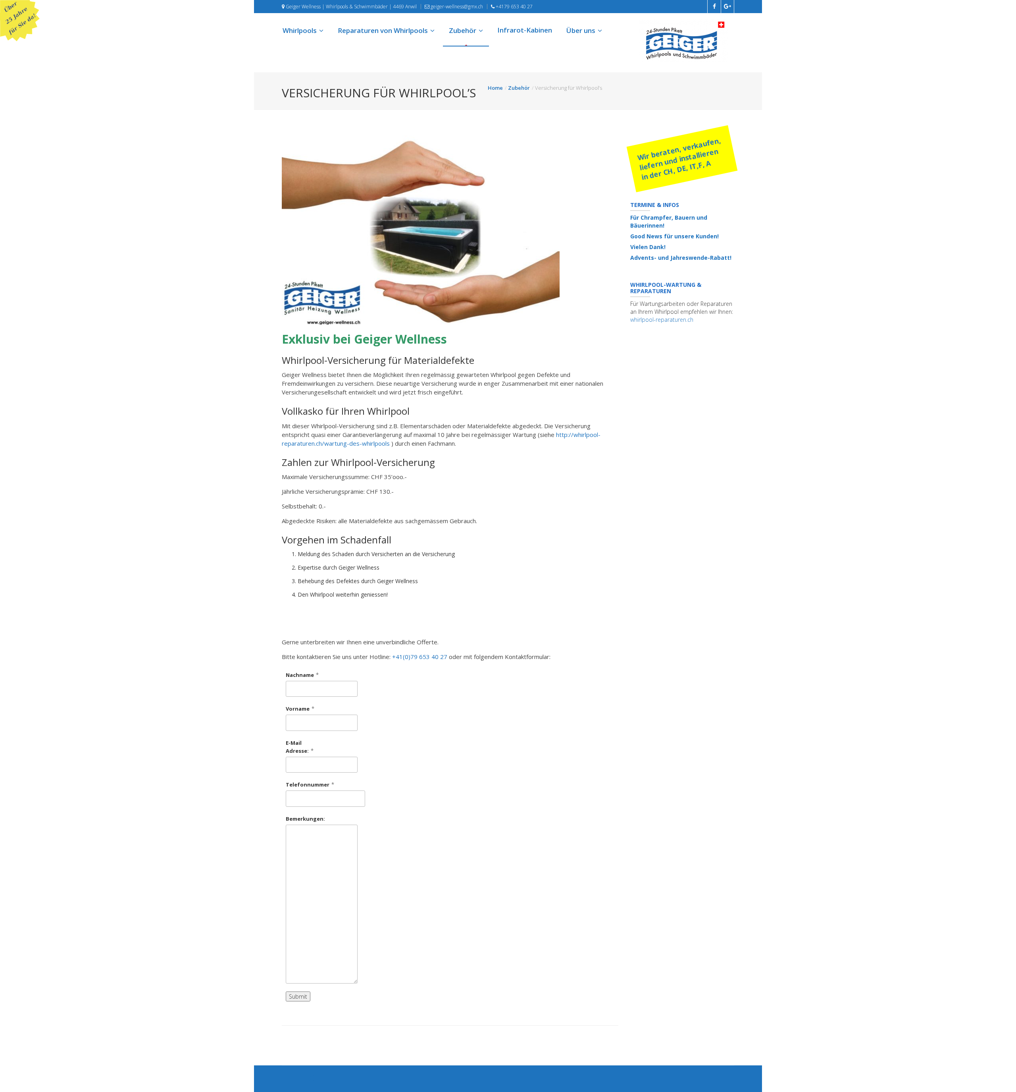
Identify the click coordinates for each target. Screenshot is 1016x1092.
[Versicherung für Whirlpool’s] (450, 230)
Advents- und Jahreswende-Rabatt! (680, 257)
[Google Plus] (314, 1079)
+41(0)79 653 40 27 (419, 657)
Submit (298, 996)
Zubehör (462, 30)
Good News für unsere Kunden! (674, 236)
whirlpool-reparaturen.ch (661, 319)
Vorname (298, 708)
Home (495, 87)
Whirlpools (300, 30)
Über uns (580, 30)
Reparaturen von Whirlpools (383, 30)
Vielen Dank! (648, 247)
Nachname (300, 674)
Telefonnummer (307, 784)
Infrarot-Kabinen (524, 30)
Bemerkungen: (305, 818)
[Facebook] (300, 1079)
